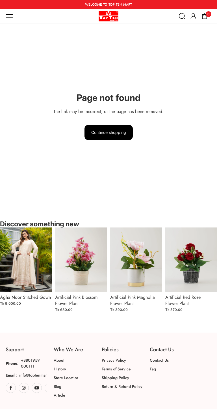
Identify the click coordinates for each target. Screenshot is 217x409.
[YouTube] (37, 388)
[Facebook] (11, 388)
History (60, 369)
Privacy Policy (114, 360)
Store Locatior (66, 378)
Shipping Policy (115, 378)
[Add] (43, 283)
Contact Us (159, 360)
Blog (57, 386)
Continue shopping (108, 132)
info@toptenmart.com (38, 375)
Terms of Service (116, 369)
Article (59, 395)
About (59, 360)
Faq (153, 369)
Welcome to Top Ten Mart (108, 4)
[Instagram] (24, 388)
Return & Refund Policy (122, 386)
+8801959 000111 (30, 363)
